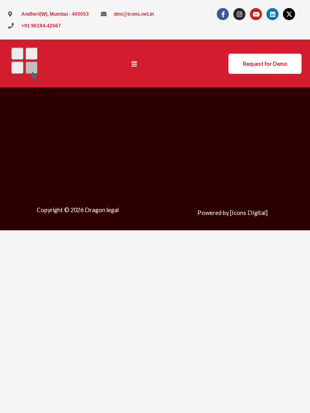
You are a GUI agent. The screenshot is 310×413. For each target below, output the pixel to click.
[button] (134, 63)
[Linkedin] (272, 14)
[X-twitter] (289, 14)
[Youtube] (256, 14)
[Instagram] (239, 14)
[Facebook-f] (223, 14)
